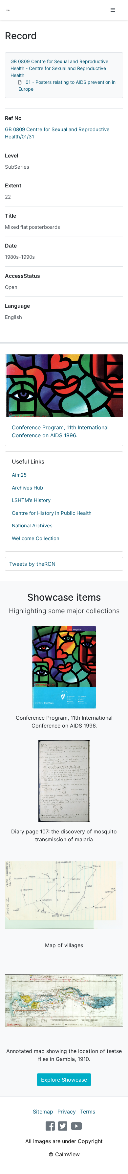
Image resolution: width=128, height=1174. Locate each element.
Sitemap (43, 1111)
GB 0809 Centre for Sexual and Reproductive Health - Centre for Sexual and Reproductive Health (59, 68)
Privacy (66, 1111)
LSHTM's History (31, 500)
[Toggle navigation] (112, 10)
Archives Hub (27, 488)
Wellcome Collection (35, 538)
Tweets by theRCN (32, 564)
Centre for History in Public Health (52, 513)
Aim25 (19, 475)
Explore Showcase (64, 1079)
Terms (87, 1111)
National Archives (32, 525)
